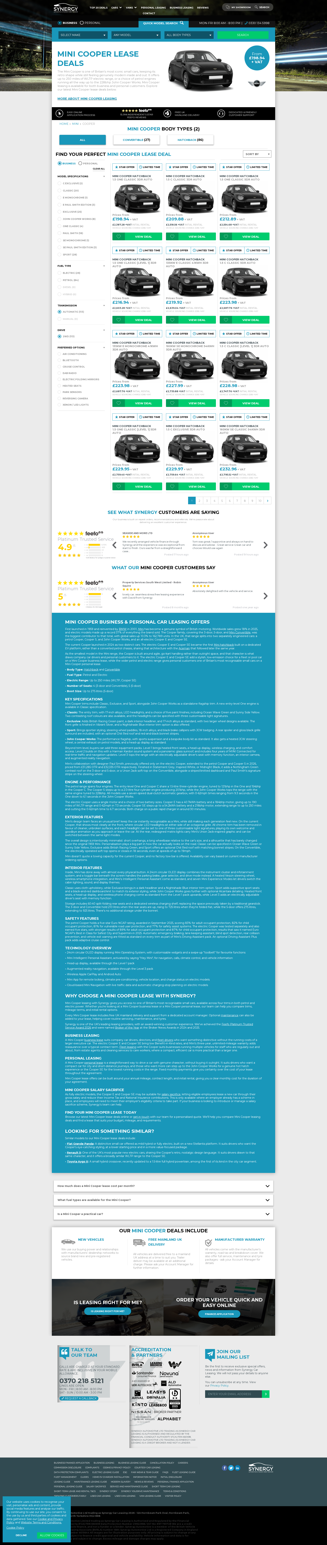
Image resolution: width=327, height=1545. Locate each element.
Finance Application (219, 1314)
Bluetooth (71, 360)
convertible (136, 140)
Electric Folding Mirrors (81, 379)
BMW (123, 629)
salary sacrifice (171, 1094)
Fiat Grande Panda (80, 1143)
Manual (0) (70, 319)
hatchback (190, 140)
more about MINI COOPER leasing (87, 99)
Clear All (99, 168)
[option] (155, 543)
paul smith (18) (72, 233)
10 (260, 501)
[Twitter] (231, 1468)
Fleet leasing (127, 1047)
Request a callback (80, 1398)
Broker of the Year (127, 1027)
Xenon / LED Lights (76, 404)
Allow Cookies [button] (52, 1535)
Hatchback (91, 669)
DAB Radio (70, 373)
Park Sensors (72, 392)
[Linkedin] (237, 1468)
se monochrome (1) (75, 240)
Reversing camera (75, 398)
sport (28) (69, 254)
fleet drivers (165, 1040)
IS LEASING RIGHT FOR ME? (108, 1311)
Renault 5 (74, 1152)
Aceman (184, 648)
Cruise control (74, 366)
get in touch (141, 1117)
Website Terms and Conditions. (41, 1522)
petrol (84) (70, 280)
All (82, 140)
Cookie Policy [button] (15, 1527)
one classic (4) (72, 226)
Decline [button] (21, 1535)
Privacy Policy (219, 1385)
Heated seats (72, 385)
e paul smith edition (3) (78, 204)
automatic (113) (73, 311)
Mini (141, 629)
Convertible (112, 669)
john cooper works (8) (79, 219)
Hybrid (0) (69, 294)
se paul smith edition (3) (79, 247)
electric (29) (71, 273)
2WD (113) (68, 336)
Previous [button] (112, 545)
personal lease (93, 1062)
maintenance (229, 1015)
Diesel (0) (69, 287)
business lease (93, 1040)
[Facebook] (224, 1468)
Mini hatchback (224, 644)
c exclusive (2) (72, 183)
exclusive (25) (72, 211)
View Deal (143, 236)
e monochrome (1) (75, 197)
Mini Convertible (240, 632)
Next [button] (263, 545)
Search (264, 7)
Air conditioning (75, 354)
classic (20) (70, 190)
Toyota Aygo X (77, 1161)
